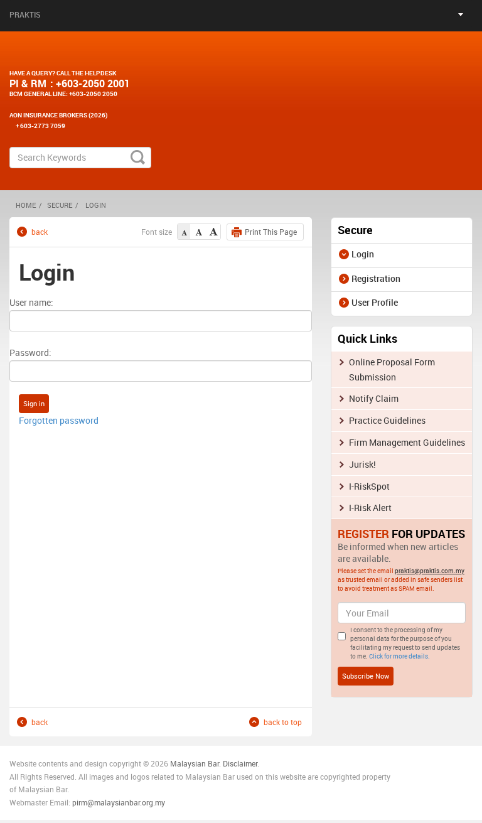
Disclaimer (240, 763)
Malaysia (184, 763)
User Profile (374, 302)
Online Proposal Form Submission (392, 369)
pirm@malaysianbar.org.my (118, 802)
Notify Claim (374, 398)
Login (362, 254)
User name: (31, 302)
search (138, 157)
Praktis (25, 14)
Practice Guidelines (387, 420)
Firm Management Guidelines (407, 442)
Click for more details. (399, 656)
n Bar (210, 763)
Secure (59, 205)
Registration (375, 278)
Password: (30, 352)
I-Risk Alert (370, 508)
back (39, 231)
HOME (26, 205)
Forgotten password (59, 420)
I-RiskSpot (369, 486)
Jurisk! (362, 464)
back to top (283, 721)
